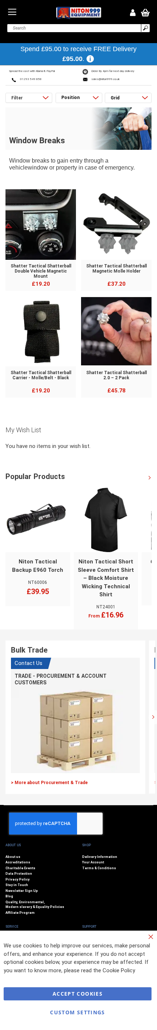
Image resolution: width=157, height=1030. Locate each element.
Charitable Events (20, 868)
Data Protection (18, 873)
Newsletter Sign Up (21, 891)
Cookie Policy (119, 970)
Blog (9, 896)
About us (12, 857)
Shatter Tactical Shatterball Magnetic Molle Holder (116, 268)
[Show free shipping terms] (90, 58)
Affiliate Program (20, 913)
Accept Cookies (78, 993)
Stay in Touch (16, 885)
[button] (135, 13)
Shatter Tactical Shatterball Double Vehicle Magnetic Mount (41, 271)
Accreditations (17, 862)
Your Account (93, 862)
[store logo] (78, 13)
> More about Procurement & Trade (49, 782)
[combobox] (78, 28)
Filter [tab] (17, 97)
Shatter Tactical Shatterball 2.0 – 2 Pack (116, 375)
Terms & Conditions (99, 868)
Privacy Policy (17, 879)
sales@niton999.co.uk (105, 79)
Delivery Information (99, 857)
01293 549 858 (31, 79)
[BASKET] (145, 13)
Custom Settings (77, 1012)
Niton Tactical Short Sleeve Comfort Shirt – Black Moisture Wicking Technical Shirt (106, 578)
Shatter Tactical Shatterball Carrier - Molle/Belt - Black (41, 375)
